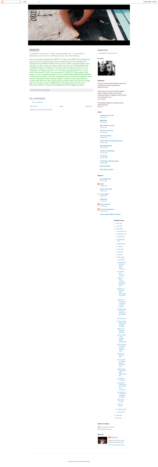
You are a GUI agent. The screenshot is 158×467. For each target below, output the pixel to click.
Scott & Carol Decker (107, 209)
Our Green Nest (105, 204)
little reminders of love (107, 125)
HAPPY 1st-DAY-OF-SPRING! (121, 330)
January (120, 412)
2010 (117, 226)
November (121, 234)
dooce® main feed (106, 189)
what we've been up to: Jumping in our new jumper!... (121, 303)
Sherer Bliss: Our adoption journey (111, 141)
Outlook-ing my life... (120, 400)
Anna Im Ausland (105, 136)
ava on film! (120, 259)
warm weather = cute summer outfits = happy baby (121, 338)
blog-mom (46, 53)
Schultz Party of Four (107, 115)
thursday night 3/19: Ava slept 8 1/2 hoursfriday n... (121, 312)
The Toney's (104, 156)
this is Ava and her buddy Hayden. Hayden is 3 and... (121, 348)
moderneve (103, 199)
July (119, 246)
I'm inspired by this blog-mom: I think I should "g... (121, 266)
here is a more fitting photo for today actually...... (121, 323)
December (121, 231)
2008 (117, 415)
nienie (102, 184)
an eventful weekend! (121, 379)
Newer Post (33, 106)
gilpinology (103, 120)
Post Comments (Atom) (45, 110)
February (121, 409)
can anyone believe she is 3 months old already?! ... (121, 386)
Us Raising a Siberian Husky (109, 161)
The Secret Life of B (106, 130)
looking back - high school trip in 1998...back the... (121, 372)
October (120, 236)
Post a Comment (37, 102)
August (120, 244)
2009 (117, 229)
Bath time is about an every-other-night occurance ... (121, 293)
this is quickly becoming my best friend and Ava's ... (121, 363)
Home (61, 106)
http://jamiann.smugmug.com (108, 53)
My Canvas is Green (106, 169)
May (119, 252)
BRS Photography (106, 146)
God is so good (120, 405)
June (119, 249)
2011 (117, 223)
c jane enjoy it (104, 194)
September (121, 239)
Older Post (88, 106)
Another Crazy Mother (107, 151)
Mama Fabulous (105, 166)
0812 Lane (114, 437)
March (120, 257)
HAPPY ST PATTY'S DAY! (120, 355)
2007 (117, 418)
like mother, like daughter (121, 273)
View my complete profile (116, 445)
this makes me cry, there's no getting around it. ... (121, 394)
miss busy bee (121, 318)
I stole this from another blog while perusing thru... (121, 282)
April (119, 254)
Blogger (87, 461)
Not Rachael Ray (105, 179)
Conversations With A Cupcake (110, 214)
